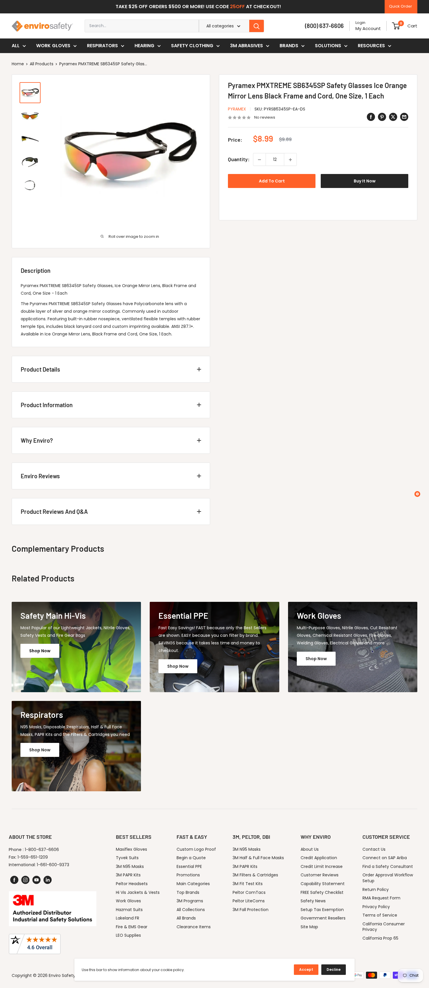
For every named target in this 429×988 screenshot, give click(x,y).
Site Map (309, 927)
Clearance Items (194, 927)
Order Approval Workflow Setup (387, 878)
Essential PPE (189, 866)
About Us (310, 849)
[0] (396, 25)
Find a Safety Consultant (387, 866)
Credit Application (319, 858)
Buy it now (365, 181)
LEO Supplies (128, 935)
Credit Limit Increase (322, 866)
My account (368, 28)
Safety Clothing (192, 45)
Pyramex (237, 109)
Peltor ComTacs (249, 892)
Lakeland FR (127, 918)
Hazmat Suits (129, 910)
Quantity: (239, 159)
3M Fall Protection (250, 910)
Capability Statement (323, 884)
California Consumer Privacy (383, 927)
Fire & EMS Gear (131, 927)
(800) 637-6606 (324, 25)
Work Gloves (53, 45)
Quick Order (400, 6)
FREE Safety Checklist (322, 892)
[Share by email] (404, 117)
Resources (371, 45)
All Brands (186, 918)
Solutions (328, 45)
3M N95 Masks (130, 866)
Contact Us (374, 849)
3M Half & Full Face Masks (258, 858)
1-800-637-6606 (42, 849)
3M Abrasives (246, 45)
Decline (334, 969)
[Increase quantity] (290, 160)
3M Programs (190, 901)
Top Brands (188, 892)
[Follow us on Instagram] (25, 880)
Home (18, 64)
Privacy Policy (376, 907)
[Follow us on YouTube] (36, 880)
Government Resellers (323, 918)
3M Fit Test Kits (248, 884)
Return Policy (375, 889)
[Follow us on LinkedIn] (47, 880)
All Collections (191, 910)
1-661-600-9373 (53, 865)
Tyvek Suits (127, 858)
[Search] (256, 26)
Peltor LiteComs (249, 901)
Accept (306, 969)
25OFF (237, 6)
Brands (289, 45)
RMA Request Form (381, 898)
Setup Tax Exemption (322, 910)
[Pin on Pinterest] (382, 117)
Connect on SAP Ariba (384, 858)
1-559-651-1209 (33, 857)
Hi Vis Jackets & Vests (138, 892)
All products (41, 64)
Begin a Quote (191, 858)
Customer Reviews (320, 875)
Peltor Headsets (132, 884)
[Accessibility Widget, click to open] (417, 494)
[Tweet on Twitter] (393, 117)
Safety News (313, 901)
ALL (16, 45)
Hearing (144, 45)
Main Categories (193, 884)
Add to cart (272, 181)
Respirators (102, 45)
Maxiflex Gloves (131, 849)
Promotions (188, 875)
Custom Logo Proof (196, 849)
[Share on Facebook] (371, 117)
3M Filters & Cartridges (255, 875)
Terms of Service (379, 915)
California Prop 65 (380, 938)
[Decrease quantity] (259, 160)
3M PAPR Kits (128, 875)
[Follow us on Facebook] (14, 880)
